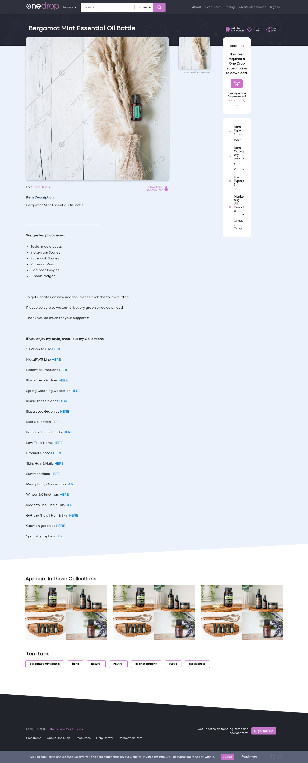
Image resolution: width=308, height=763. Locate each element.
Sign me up (264, 731)
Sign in (275, 7)
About (196, 7)
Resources (212, 7)
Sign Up (237, 83)
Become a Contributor (67, 729)
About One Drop (58, 738)
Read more (249, 756)
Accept (227, 756)
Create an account (252, 7)
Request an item (130, 738)
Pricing (230, 7)
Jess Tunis (41, 187)
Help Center (104, 738)
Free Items (33, 738)
